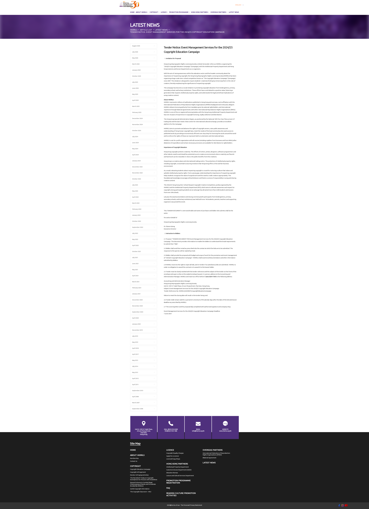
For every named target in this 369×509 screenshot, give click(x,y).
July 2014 (135, 366)
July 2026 (135, 52)
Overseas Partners (218, 12)
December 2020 (137, 300)
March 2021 (136, 281)
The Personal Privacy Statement (191, 505)
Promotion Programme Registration (178, 481)
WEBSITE (225, 429)
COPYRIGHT (135, 466)
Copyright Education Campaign (140, 469)
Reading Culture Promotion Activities (181, 494)
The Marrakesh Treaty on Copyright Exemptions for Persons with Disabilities (143, 478)
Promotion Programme (178, 12)
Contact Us (133, 461)
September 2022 (137, 227)
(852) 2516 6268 (173, 429)
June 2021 (135, 263)
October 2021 (136, 251)
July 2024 (135, 136)
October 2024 (136, 130)
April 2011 (135, 384)
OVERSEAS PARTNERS (213, 450)
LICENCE (170, 450)
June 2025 (135, 88)
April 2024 (135, 154)
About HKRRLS (141, 12)
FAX (171, 431)
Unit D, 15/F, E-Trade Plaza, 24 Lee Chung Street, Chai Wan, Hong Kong (143, 431)
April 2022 (135, 245)
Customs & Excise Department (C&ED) (178, 470)
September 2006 (137, 408)
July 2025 (135, 82)
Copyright (154, 12)
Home (132, 12)
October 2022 (136, 221)
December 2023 (137, 167)
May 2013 (135, 372)
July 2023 (135, 185)
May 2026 (135, 58)
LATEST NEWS (209, 462)
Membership (134, 458)
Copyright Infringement (138, 472)
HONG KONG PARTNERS (177, 464)
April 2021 (135, 275)
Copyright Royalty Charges (175, 453)
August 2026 (136, 46)
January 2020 (136, 324)
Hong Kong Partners (199, 12)
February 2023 (136, 209)
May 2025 (135, 94)
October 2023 (136, 179)
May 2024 (135, 148)
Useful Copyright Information (139, 489)
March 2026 (136, 64)
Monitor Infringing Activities (139, 475)
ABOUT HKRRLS (137, 455)
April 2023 (135, 197)
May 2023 (135, 191)
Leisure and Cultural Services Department (180, 475)
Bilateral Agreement (209, 458)
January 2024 (136, 161)
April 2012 (135, 378)
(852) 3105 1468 (172, 431)
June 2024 (135, 142)
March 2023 (136, 203)
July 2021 (135, 257)
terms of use (175, 505)
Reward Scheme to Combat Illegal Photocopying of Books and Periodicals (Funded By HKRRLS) (143, 484)
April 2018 (135, 348)
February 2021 (136, 288)
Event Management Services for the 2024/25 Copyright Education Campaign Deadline (192, 311)
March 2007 (136, 402)
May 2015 (135, 360)
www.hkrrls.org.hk (225, 431)
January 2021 (136, 294)
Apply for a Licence (172, 456)
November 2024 (137, 124)
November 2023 (137, 173)
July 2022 (135, 233)
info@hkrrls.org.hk (198, 431)
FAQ (168, 488)
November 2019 (137, 330)
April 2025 (135, 100)
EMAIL (198, 429)
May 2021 (135, 269)
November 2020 (137, 306)
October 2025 (136, 76)
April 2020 (135, 318)
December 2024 (137, 118)
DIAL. (171, 429)
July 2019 (135, 336)
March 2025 (136, 106)
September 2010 (137, 390)
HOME (133, 450)
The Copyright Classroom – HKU (140, 491)
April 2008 (135, 396)
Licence (164, 12)
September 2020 (137, 312)
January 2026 (136, 70)
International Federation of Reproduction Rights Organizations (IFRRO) (216, 454)
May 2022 (135, 239)
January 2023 (136, 215)
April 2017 (135, 354)
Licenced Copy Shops (173, 459)
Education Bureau (172, 472)
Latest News (234, 12)
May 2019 (135, 342)
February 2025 (136, 112)
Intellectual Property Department (177, 467)
